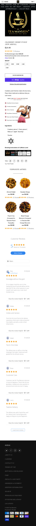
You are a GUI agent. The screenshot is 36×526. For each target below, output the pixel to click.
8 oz (18, 64)
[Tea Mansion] (18, 1)
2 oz (7, 64)
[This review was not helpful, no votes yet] (28, 299)
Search (8, 491)
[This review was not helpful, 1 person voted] (28, 331)
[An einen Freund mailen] (25, 161)
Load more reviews (18, 430)
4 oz (12, 64)
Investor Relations (13, 499)
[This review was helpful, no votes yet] (24, 331)
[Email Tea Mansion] (20, 450)
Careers (8, 459)
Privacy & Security (12, 479)
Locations (9, 503)
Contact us (9, 463)
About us (8, 455)
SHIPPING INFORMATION (14, 487)
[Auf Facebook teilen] (14, 161)
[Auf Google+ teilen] (21, 161)
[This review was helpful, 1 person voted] (24, 299)
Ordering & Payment (13, 483)
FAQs (6, 475)
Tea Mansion (12, 507)
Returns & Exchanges (14, 471)
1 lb (23, 64)
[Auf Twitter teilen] (10, 161)
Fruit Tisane (10, 163)
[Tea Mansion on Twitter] (7, 450)
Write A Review (18, 253)
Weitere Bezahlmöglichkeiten (18, 84)
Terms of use (10, 467)
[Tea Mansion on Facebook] (11, 450)
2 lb (7, 67)
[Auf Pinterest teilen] (17, 161)
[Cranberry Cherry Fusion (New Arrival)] (18, 22)
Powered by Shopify (10, 509)
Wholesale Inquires (13, 495)
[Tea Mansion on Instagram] (16, 450)
